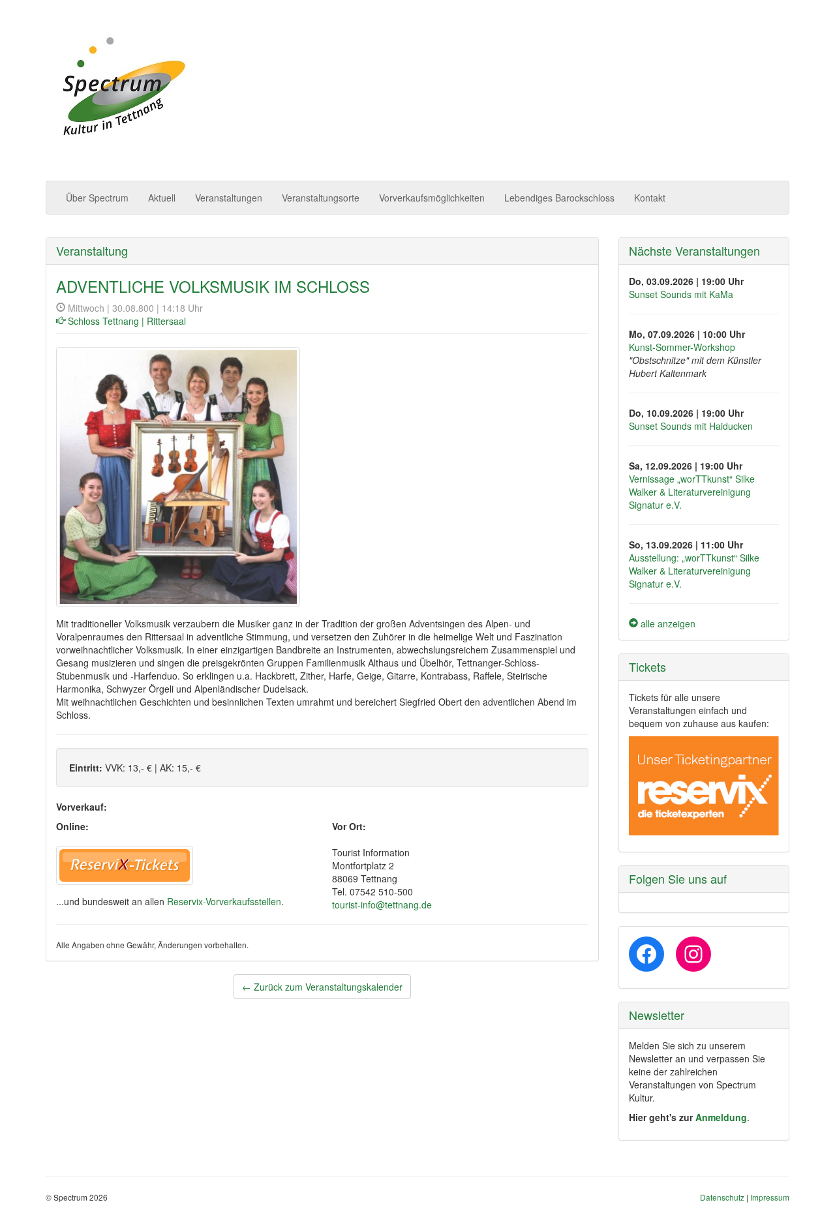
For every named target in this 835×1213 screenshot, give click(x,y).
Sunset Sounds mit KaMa (681, 294)
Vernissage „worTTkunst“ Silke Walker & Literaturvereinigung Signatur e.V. (692, 491)
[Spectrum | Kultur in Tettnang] (122, 87)
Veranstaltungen (228, 197)
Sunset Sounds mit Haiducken (691, 425)
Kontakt (649, 197)
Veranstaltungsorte (320, 197)
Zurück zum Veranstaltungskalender (322, 986)
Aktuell (161, 197)
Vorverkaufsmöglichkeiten (432, 197)
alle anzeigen (666, 623)
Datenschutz (722, 1197)
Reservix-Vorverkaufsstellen (224, 901)
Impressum (769, 1197)
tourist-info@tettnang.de (382, 904)
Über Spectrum (97, 197)
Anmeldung (721, 1117)
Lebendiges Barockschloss (559, 197)
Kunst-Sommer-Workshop (682, 346)
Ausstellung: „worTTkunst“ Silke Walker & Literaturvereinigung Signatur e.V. (694, 570)
